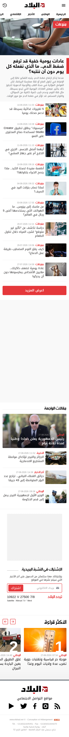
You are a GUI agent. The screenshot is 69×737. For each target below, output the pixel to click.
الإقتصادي (15, 14)
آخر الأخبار (39, 472)
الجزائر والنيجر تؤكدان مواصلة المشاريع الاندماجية (26, 458)
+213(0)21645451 (25, 724)
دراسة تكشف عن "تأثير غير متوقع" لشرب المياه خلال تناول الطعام (24, 231)
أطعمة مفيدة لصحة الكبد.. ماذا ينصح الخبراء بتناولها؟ (24, 170)
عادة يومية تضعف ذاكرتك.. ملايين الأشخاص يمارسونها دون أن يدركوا (24, 272)
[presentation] (13, 621)
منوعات (61, 24)
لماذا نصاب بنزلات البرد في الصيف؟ (27, 189)
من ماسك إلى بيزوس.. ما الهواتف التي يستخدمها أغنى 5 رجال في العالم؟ (23, 210)
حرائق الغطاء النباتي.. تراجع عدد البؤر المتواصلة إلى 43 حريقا (24, 478)
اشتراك (16, 588)
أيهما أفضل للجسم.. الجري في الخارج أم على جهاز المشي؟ (24, 151)
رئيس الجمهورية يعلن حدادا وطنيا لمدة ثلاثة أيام (37, 441)
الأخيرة (40, 452)
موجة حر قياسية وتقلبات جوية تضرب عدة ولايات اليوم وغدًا (45, 661)
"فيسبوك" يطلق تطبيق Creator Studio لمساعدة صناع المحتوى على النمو (24, 132)
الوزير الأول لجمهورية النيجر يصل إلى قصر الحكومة (23, 497)
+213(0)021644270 (48, 724)
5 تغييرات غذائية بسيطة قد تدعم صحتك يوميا (26, 110)
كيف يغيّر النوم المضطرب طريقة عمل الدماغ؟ (24, 251)
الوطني (45, 14)
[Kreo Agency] (56, 719)
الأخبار (31, 14)
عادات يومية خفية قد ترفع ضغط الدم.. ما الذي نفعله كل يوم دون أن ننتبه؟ (35, 65)
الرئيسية (61, 14)
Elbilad (35, 6)
